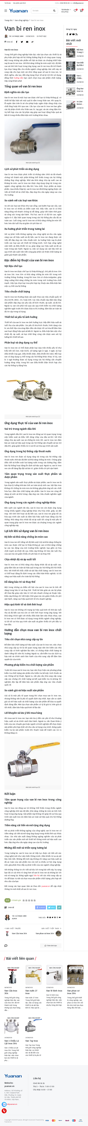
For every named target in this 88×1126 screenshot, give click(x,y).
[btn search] (54, 10)
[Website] (50, 917)
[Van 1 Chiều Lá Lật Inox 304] (12, 1025)
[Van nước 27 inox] (33, 975)
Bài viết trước (14, 928)
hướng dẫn (18, 78)
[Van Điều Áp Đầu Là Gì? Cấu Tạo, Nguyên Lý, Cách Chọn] (70, 66)
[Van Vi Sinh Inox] (54, 975)
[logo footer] (13, 1076)
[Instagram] (57, 917)
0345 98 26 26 (64, 3)
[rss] (76, 35)
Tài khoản (7, 3)
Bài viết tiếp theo (50, 928)
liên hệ (37, 875)
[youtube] (59, 917)
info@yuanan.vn (78, 3)
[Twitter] (52, 917)
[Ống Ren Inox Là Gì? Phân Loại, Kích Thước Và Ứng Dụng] (70, 92)
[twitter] (70, 35)
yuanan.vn (45, 886)
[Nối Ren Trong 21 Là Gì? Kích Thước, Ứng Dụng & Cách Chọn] (70, 53)
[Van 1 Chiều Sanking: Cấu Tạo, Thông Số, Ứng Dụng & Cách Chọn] (70, 79)
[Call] (4, 1110)
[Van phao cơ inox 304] (75, 975)
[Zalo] (4, 1104)
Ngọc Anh (19, 36)
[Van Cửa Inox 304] (12, 975)
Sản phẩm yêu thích (19, 3)
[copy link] (32, 42)
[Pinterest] (55, 917)
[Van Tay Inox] (33, 1025)
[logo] (18, 10)
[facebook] (47, 917)
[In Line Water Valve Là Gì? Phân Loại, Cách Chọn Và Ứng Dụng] (70, 105)
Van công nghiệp (13, 968)
